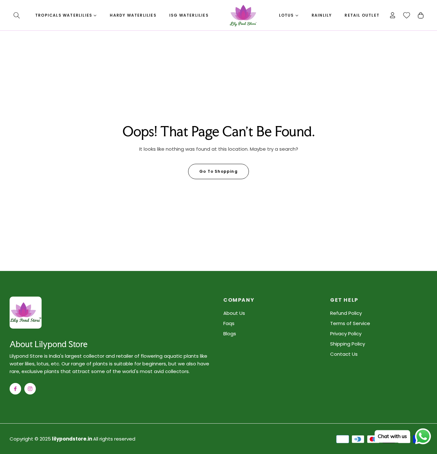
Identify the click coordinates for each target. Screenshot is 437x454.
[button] (17, 15)
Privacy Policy (346, 333)
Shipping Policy (347, 343)
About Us (234, 313)
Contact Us (344, 354)
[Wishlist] (406, 15)
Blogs (229, 333)
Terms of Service (350, 323)
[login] (392, 15)
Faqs (228, 323)
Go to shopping (218, 171)
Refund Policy (346, 313)
